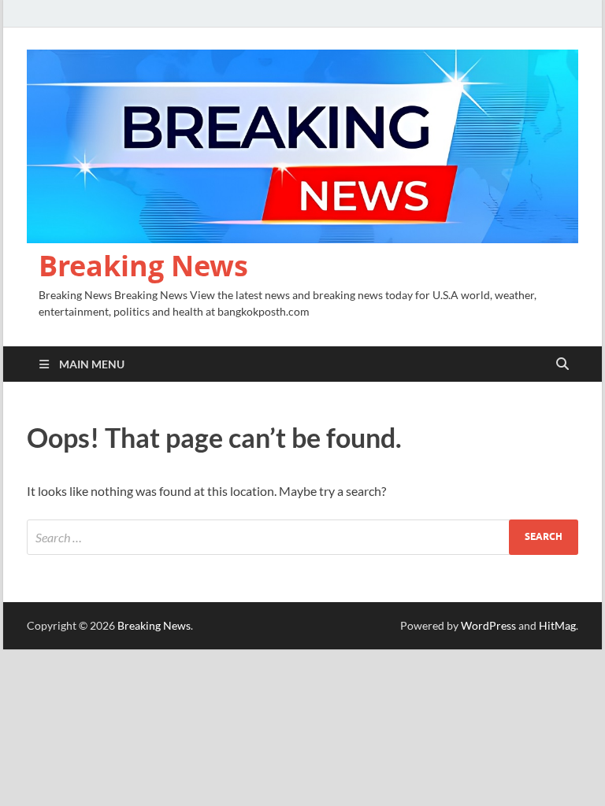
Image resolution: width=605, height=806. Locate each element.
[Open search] (562, 364)
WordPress (488, 625)
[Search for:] (302, 537)
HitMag (557, 625)
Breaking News (143, 265)
